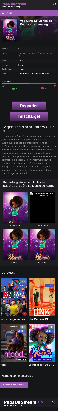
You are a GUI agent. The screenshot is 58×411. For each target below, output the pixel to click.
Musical (41, 53)
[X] (53, 403)
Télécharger (29, 116)
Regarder (29, 106)
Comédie (32, 53)
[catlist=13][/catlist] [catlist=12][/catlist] (13, 299)
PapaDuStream (23, 402)
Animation (22, 53)
